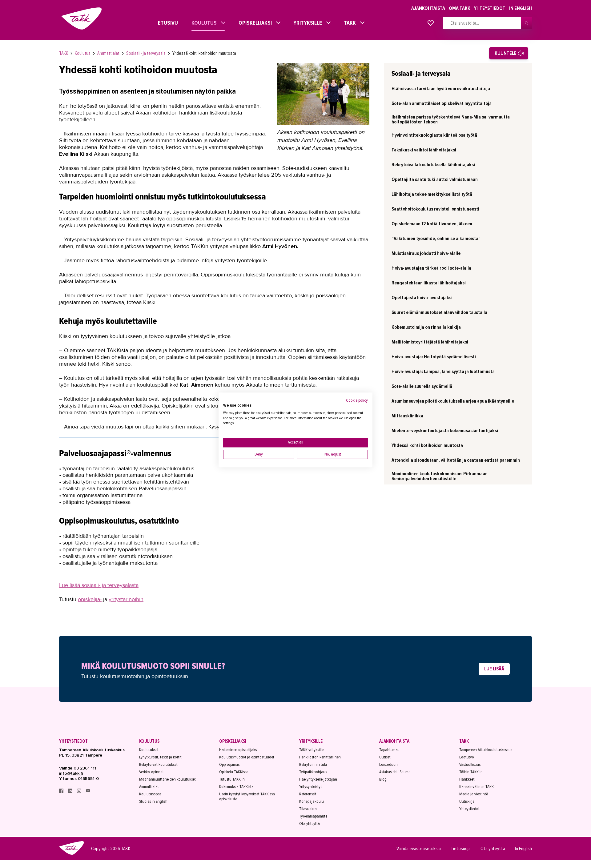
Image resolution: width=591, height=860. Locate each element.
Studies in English (153, 801)
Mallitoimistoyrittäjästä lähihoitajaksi (430, 342)
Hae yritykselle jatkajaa (318, 779)
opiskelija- (90, 599)
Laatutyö (466, 757)
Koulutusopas (150, 794)
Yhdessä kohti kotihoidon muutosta (204, 53)
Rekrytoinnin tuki (313, 764)
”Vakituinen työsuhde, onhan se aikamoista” (436, 238)
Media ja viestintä (473, 794)
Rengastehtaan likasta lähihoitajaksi (429, 283)
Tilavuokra (308, 808)
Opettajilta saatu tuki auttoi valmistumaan (435, 179)
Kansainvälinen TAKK (476, 786)
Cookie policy (357, 400)
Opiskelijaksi (254, 22)
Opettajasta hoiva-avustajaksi (422, 298)
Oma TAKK (459, 8)
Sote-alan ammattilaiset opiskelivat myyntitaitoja (442, 103)
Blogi (383, 779)
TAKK (348, 22)
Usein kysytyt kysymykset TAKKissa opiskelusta (247, 797)
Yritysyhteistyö (311, 786)
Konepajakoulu (311, 801)
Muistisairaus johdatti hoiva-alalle (426, 253)
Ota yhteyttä (309, 823)
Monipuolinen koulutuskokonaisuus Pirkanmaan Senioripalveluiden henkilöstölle (440, 476)
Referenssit (307, 794)
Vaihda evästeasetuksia (418, 848)
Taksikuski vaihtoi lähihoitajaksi (424, 150)
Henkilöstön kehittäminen (320, 757)
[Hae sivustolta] (526, 23)
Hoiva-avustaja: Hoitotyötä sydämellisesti (434, 357)
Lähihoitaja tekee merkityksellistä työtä (432, 194)
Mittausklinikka (407, 416)
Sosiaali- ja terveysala (146, 53)
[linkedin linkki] (70, 791)
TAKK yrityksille (311, 749)
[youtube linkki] (88, 791)
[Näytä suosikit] (430, 23)
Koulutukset (149, 749)
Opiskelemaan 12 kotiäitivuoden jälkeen (432, 224)
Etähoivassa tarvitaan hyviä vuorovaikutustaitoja (441, 89)
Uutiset (385, 757)
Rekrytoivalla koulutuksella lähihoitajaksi (433, 165)
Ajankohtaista (428, 8)
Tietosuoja (461, 848)
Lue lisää (494, 669)
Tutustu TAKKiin (232, 779)
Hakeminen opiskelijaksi (238, 749)
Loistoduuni (389, 764)
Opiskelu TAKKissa (233, 772)
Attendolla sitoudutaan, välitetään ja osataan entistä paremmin (456, 460)
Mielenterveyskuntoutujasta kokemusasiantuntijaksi (445, 431)
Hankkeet (467, 779)
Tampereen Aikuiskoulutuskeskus (485, 749)
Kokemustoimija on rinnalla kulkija (426, 327)
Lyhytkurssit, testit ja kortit (160, 757)
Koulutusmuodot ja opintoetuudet (246, 757)
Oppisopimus (229, 764)
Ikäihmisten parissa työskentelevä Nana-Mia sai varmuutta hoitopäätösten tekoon (451, 119)
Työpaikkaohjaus (313, 772)
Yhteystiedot (489, 8)
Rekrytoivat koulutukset (158, 764)
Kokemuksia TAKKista (236, 786)
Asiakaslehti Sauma (395, 772)
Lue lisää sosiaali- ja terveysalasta (99, 585)
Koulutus (202, 22)
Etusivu (162, 22)
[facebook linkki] (61, 791)
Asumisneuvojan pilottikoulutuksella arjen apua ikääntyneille (453, 401)
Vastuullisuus (469, 764)
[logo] (71, 854)
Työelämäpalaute (313, 816)
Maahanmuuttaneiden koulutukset (167, 779)
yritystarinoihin (126, 599)
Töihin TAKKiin (471, 772)
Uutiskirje (466, 801)
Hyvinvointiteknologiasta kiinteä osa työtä (434, 135)
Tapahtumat (389, 749)
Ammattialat (108, 53)
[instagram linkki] (79, 791)
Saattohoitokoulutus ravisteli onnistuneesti (435, 209)
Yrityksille (306, 22)
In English (520, 8)
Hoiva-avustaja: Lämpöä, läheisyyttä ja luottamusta (443, 371)
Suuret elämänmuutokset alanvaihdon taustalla (439, 312)
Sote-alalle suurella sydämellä (422, 386)
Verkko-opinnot (151, 772)
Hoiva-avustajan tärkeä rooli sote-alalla (431, 268)
